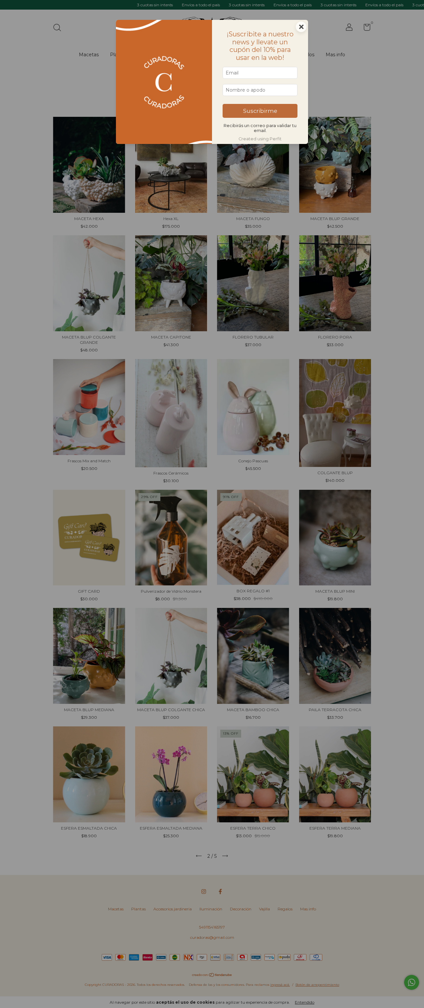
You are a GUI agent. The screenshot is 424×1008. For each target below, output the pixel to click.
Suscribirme (260, 111)
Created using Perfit (260, 138)
